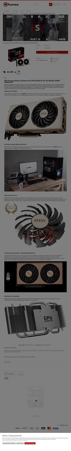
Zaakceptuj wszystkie (30, 443)
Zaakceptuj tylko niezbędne (9, 443)
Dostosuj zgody (20, 443)
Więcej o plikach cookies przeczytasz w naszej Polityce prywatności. (15, 440)
